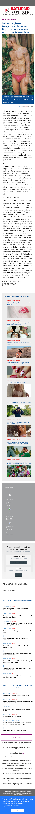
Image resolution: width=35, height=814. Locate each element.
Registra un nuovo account (18, 563)
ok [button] (17, 810)
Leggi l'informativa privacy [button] (10, 806)
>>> (23, 743)
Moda (5, 19)
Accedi (18, 575)
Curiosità (12, 19)
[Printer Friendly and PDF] (27, 107)
